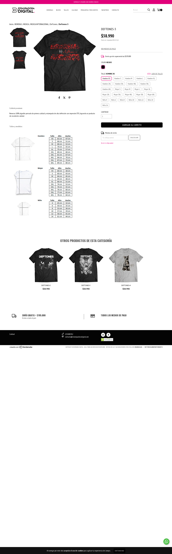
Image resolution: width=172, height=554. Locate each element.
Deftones (53, 24)
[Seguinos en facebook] (108, 335)
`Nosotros (105, 10)
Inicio (11, 24)
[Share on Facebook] (59, 97)
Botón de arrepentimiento (154, 347)
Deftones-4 (126, 285)
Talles (66, 10)
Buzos (58, 10)
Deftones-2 (46, 285)
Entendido (119, 551)
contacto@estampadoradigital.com (77, 337)
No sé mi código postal (107, 143)
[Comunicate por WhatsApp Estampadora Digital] (166, 541)
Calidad (75, 10)
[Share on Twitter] (64, 97)
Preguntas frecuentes (89, 10)
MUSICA (26, 24)
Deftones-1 (86, 285)
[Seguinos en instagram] (103, 335)
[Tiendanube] (21, 348)
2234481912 (69, 334)
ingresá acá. (138, 347)
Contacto (115, 10)
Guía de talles (157, 74)
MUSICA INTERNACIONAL (39, 24)
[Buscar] (149, 10)
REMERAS (18, 24)
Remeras (50, 10)
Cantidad (104, 112)
